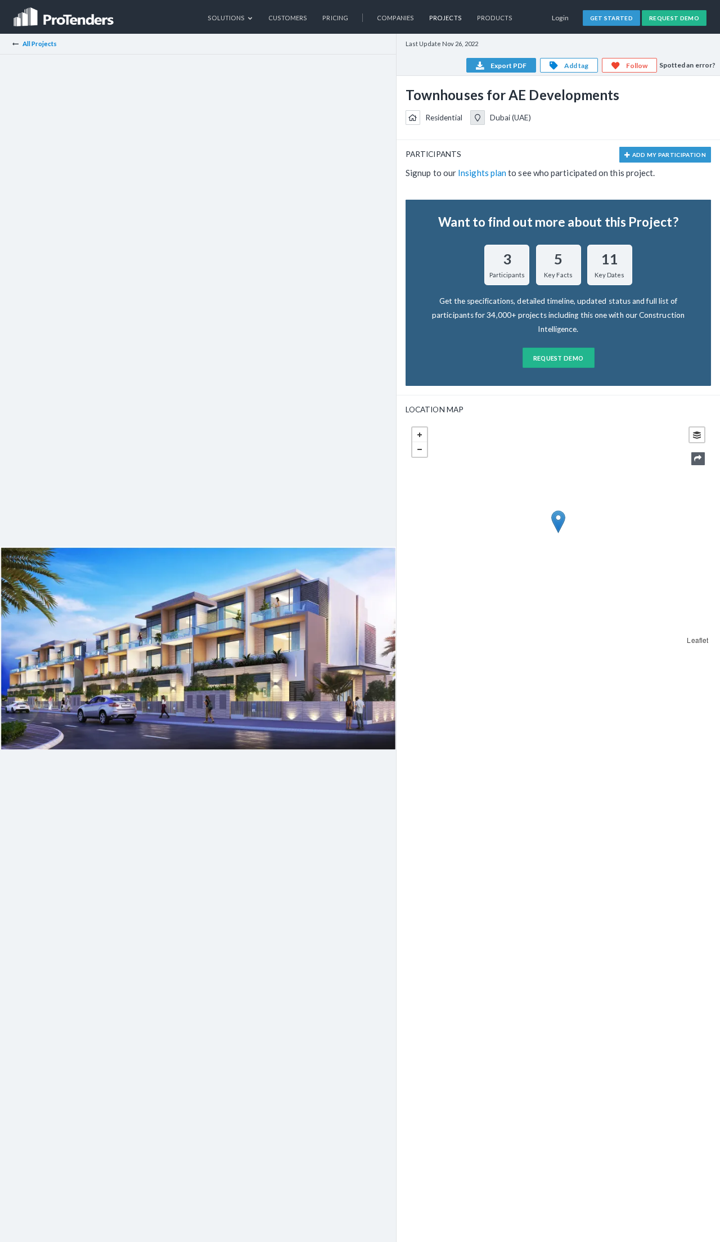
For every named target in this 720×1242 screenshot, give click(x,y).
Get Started (611, 18)
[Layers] (697, 435)
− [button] (419, 449)
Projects (445, 17)
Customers (288, 17)
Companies (395, 17)
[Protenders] (65, 13)
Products (495, 17)
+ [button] (419, 435)
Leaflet (697, 640)
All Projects (39, 43)
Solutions (227, 17)
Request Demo (674, 18)
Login (560, 18)
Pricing (335, 17)
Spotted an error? (687, 65)
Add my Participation (668, 154)
